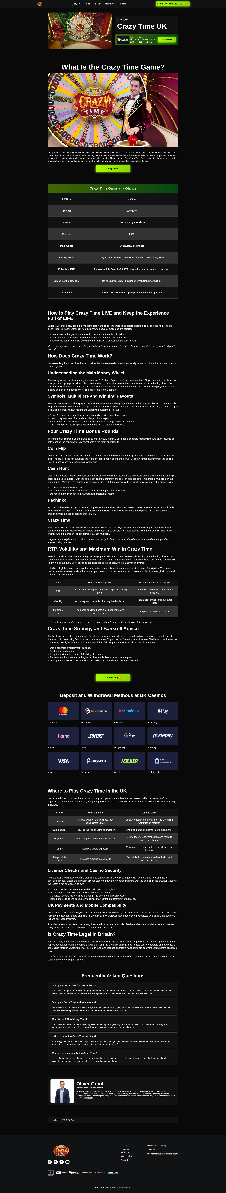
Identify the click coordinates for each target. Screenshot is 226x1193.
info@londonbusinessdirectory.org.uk (162, 1154)
